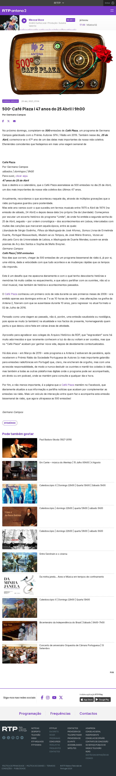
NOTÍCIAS (35, 728)
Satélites (72, 748)
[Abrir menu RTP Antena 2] (113, 10)
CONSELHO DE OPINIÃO (95, 738)
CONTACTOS (73, 728)
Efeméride (10, 422)
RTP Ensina (36, 745)
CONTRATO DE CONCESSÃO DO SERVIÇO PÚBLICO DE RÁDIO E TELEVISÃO (97, 745)
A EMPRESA (90, 728)
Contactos (88, 713)
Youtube (17, 737)
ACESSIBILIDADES (75, 745)
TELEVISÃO (35, 735)
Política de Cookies (35, 765)
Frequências (60, 713)
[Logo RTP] (14, 729)
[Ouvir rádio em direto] (9, 23)
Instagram (13, 737)
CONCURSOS (54, 741)
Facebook (4, 737)
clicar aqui (21, 175)
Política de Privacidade (13, 765)
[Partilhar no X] (8, 121)
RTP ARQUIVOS (37, 741)
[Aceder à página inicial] (9, 10)
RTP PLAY (53, 728)
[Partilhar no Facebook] (3, 121)
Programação (30, 713)
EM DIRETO (54, 731)
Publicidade (20, 768)
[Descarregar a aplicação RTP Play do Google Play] (102, 699)
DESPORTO (35, 731)
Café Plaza (11, 294)
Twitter (8, 737)
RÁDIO (33, 738)
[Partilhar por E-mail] (14, 121)
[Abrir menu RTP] (58, 3)
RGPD (88, 751)
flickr (22, 737)
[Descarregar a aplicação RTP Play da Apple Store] (87, 699)
